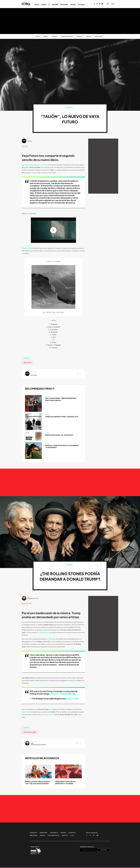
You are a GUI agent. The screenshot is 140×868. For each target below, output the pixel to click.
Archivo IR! (33, 832)
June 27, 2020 (72, 698)
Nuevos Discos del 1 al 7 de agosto (59, 435)
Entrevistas (79, 36)
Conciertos (54, 36)
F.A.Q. (72, 835)
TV (49, 4)
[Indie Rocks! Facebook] (94, 4)
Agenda (43, 4)
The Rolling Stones (26, 603)
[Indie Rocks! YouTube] (102, 4)
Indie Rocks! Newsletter (87, 846)
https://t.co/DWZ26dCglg (63, 694)
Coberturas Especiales (67, 36)
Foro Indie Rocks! (53, 835)
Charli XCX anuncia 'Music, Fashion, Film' (62, 417)
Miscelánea (64, 4)
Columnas (81, 4)
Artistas (63, 832)
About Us (65, 835)
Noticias (37, 36)
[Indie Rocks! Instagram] (99, 4)
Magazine (55, 4)
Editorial (30, 141)
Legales (42, 835)
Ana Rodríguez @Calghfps (33, 598)
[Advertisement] (70, 21)
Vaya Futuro (25, 146)
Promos (73, 4)
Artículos (88, 36)
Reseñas (45, 36)
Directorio (33, 835)
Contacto (71, 832)
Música (36, 4)
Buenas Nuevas (98, 36)
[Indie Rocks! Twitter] (97, 4)
